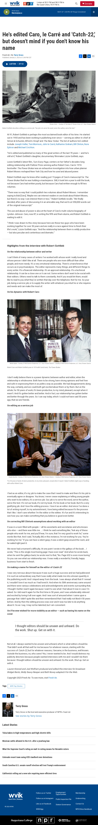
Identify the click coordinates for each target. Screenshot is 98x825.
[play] (6, 12)
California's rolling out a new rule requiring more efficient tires (29, 773)
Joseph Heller (21, 144)
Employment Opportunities (61, 793)
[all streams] (94, 12)
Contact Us (80, 804)
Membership (80, 793)
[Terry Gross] (7, 709)
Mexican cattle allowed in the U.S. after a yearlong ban (26, 741)
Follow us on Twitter (43, 793)
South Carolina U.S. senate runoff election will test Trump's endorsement (34, 765)
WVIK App (39, 809)
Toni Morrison (35, 144)
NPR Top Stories (16, 686)
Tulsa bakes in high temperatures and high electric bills (26, 733)
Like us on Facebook (43, 804)
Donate (88, 3)
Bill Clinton (78, 144)
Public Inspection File (63, 799)
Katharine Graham (64, 144)
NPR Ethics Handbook (84, 809)
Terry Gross (18, 55)
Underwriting (80, 798)
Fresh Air (53, 677)
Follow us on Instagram (44, 798)
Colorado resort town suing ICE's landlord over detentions (27, 757)
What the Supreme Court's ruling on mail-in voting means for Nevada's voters (35, 749)
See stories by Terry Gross (29, 715)
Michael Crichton (26, 147)
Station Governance (63, 805)
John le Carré (48, 144)
